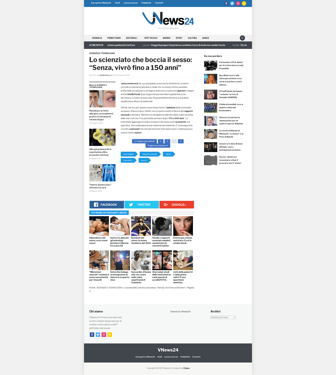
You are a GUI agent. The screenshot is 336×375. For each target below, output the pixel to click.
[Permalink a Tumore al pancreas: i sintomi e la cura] (102, 173)
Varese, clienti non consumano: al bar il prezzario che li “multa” (230, 160)
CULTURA (192, 38)
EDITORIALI (131, 38)
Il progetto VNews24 (101, 3)
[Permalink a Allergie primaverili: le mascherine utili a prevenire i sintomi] (102, 138)
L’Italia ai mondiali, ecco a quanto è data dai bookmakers (231, 107)
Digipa (186, 368)
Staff (117, 3)
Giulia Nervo (105, 75)
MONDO (166, 38)
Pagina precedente (145, 141)
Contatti (159, 3)
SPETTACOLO (151, 38)
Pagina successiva (157, 145)
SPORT (179, 38)
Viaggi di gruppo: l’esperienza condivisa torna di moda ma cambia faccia (178, 45)
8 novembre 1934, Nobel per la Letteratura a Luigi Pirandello (231, 65)
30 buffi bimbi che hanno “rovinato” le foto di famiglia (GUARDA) (230, 94)
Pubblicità (146, 3)
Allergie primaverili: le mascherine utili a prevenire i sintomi (100, 152)
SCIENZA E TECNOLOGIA (102, 53)
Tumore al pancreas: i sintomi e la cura (100, 186)
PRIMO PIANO (114, 38)
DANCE (205, 38)
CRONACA (97, 38)
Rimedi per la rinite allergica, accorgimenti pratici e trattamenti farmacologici (101, 115)
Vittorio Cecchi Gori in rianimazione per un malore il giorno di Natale (231, 120)
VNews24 (168, 350)
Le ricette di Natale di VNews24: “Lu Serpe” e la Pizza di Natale (231, 133)
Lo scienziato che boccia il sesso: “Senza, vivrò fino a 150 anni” (154, 287)
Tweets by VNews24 (180, 311)
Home (92, 287)
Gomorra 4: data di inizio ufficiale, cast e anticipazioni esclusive (231, 147)
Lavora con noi (131, 3)
